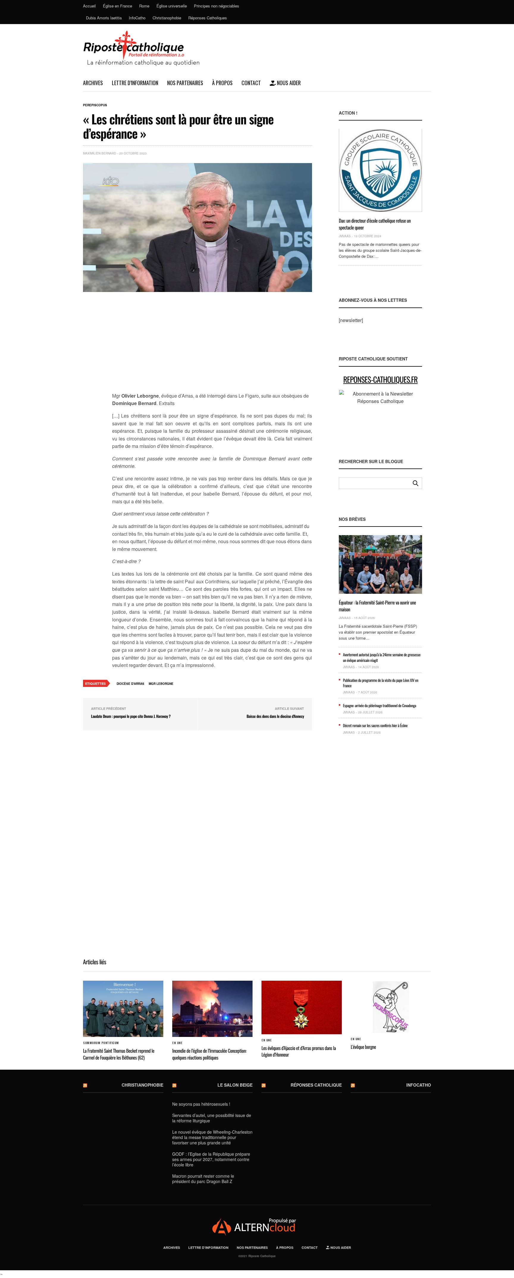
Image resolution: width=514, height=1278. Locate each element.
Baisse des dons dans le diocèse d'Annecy (275, 716)
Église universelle (171, 6)
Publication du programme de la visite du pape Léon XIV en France (380, 682)
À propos (222, 83)
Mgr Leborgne (161, 684)
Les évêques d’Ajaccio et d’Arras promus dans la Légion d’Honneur (298, 1051)
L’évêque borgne (363, 1046)
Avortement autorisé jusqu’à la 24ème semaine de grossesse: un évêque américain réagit (382, 657)
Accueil (89, 6)
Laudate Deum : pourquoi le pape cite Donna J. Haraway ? (130, 716)
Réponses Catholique (316, 1085)
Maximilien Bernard (99, 153)
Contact (251, 83)
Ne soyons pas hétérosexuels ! (201, 1104)
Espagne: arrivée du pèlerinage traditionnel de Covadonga (379, 705)
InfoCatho (137, 18)
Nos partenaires (185, 83)
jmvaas (345, 236)
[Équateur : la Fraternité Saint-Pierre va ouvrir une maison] (380, 564)
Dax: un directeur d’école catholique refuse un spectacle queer (375, 224)
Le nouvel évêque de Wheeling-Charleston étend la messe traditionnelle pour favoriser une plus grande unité (212, 1137)
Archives (93, 83)
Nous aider (288, 83)
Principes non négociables (216, 6)
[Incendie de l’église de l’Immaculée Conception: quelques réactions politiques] (212, 1009)
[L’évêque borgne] (391, 1007)
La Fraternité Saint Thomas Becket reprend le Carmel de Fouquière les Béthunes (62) (118, 1054)
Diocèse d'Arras (130, 684)
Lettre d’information (135, 83)
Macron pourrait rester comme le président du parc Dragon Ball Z (203, 1178)
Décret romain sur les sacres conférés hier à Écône (375, 725)
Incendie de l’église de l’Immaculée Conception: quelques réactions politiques (209, 1054)
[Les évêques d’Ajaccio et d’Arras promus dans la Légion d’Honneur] (301, 1007)
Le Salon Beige (235, 1085)
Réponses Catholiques (207, 18)
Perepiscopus (95, 105)
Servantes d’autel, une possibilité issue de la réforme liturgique (211, 1118)
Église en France (117, 6)
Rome (144, 6)
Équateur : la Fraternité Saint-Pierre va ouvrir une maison (377, 606)
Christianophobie (167, 18)
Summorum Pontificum (101, 1042)
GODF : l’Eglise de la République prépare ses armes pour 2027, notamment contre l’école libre (211, 1159)
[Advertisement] (212, 345)
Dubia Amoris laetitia (104, 18)
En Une (177, 1042)
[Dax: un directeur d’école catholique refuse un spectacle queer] (380, 170)
